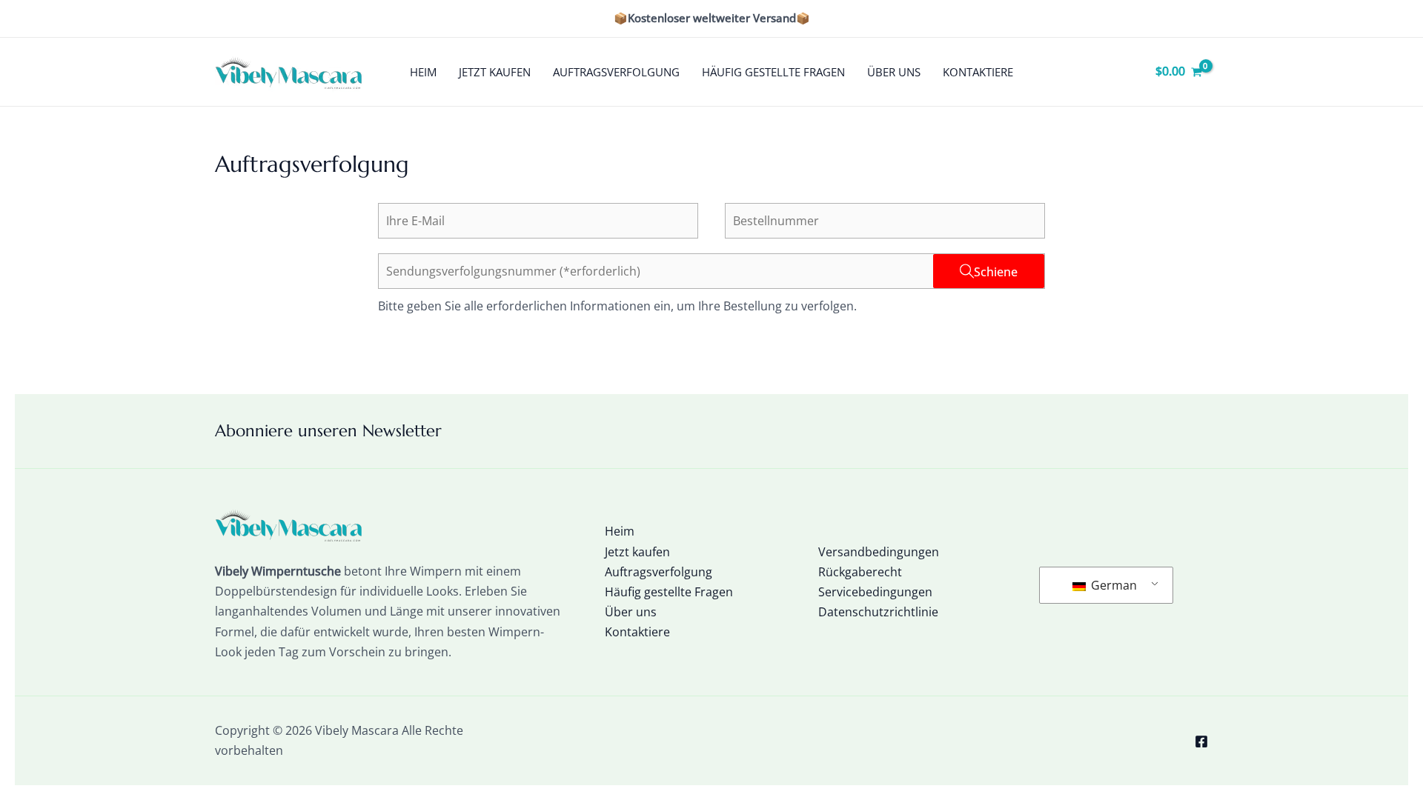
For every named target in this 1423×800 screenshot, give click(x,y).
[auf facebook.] (1201, 741)
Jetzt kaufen (495, 71)
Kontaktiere (978, 71)
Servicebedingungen (875, 592)
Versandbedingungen (878, 552)
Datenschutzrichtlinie (878, 612)
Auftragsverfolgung (616, 71)
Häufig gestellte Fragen (773, 71)
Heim (423, 71)
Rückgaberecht (860, 572)
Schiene (996, 272)
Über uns (894, 71)
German (1112, 585)
